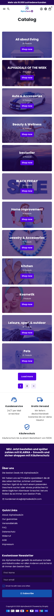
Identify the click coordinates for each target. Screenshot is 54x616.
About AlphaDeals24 (12, 514)
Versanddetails (10, 523)
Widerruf (6, 535)
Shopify (45, 606)
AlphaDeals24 (26, 606)
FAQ (4, 527)
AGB (4, 540)
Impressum (8, 544)
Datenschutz (8, 531)
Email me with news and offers (18, 586)
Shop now (27, 49)
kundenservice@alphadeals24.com (22, 499)
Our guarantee (9, 519)
